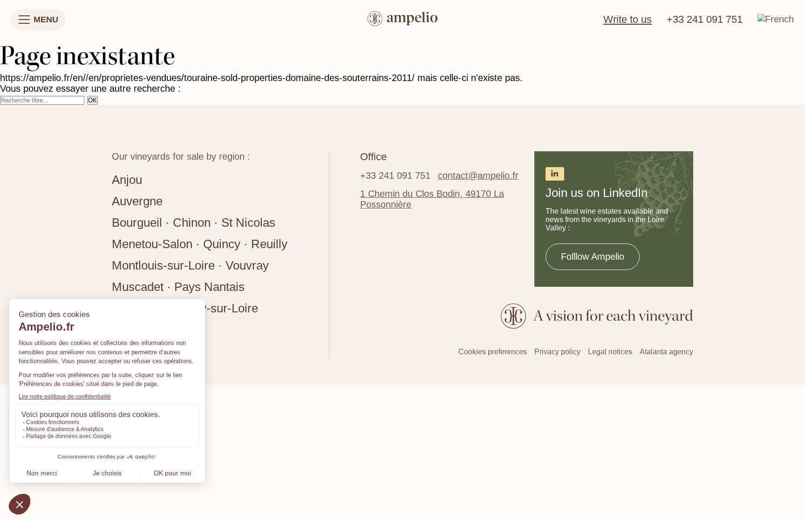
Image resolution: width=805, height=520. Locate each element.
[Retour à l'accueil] (402, 19)
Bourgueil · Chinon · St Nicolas (193, 222)
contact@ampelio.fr (478, 175)
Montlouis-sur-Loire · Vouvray (190, 265)
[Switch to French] (775, 19)
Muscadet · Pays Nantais (178, 286)
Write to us (627, 19)
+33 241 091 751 (705, 19)
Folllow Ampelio (592, 256)
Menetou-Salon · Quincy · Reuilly (199, 243)
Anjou (127, 179)
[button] (38, 20)
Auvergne (137, 201)
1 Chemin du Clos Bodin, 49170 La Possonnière (432, 199)
